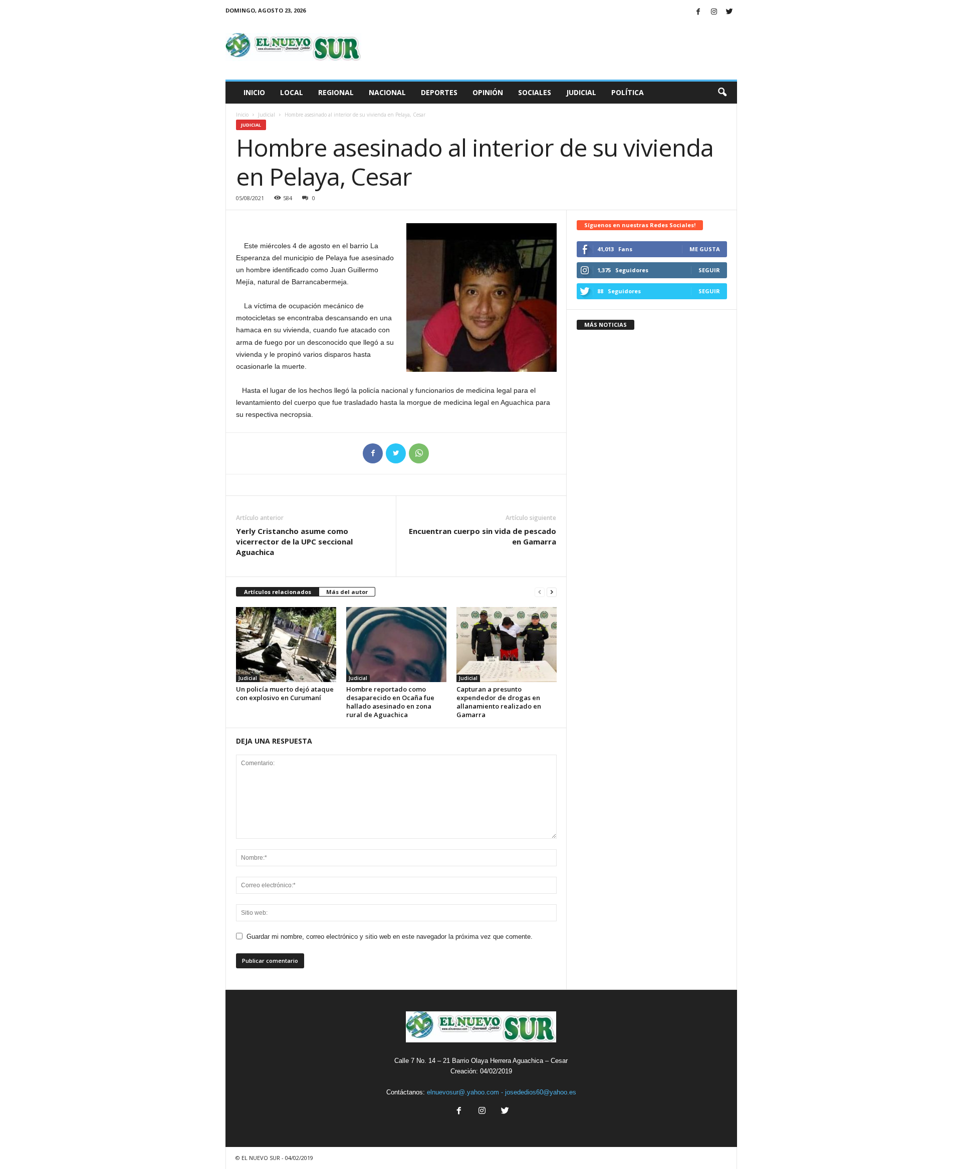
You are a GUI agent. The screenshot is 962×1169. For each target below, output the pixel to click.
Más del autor (347, 592)
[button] (722, 93)
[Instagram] (714, 12)
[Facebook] (698, 12)
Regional (336, 92)
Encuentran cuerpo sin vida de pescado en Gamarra (482, 536)
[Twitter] (730, 12)
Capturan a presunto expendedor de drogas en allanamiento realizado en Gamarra (498, 702)
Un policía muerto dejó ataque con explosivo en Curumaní (285, 693)
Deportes (439, 92)
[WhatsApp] (419, 453)
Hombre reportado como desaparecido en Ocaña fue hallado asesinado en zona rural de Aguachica (390, 702)
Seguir (709, 270)
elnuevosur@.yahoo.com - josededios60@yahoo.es (501, 1092)
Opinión (487, 92)
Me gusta (704, 249)
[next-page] (552, 592)
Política (627, 92)
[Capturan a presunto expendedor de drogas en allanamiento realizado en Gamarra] (506, 644)
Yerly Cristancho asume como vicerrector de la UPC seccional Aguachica (294, 541)
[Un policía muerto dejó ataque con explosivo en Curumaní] (286, 644)
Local (291, 92)
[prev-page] (540, 592)
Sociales (534, 92)
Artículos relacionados (277, 592)
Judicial (581, 92)
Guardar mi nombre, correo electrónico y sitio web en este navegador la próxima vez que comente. (390, 936)
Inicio (254, 92)
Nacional (387, 92)
